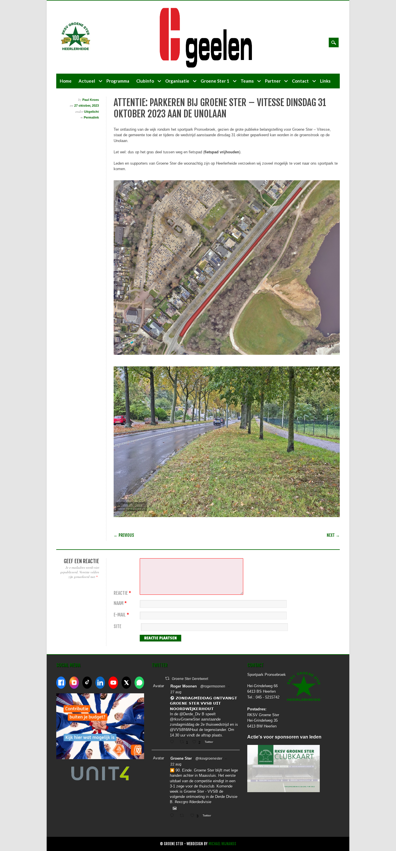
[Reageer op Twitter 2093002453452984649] (173, 742)
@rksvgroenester (208, 759)
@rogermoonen (212, 686)
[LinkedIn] (100, 683)
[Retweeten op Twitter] (167, 678)
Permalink (91, 117)
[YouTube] (113, 683)
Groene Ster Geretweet (190, 679)
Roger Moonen (183, 686)
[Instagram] (74, 683)
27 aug (175, 692)
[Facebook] (61, 683)
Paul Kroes (90, 99)
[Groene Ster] (76, 49)
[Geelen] (210, 66)
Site (117, 626)
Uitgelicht (91, 111)
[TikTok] (87, 683)
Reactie (122, 593)
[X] (126, 683)
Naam (120, 603)
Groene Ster (181, 758)
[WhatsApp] (139, 683)
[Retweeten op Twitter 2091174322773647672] (183, 815)
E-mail (121, 615)
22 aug (175, 764)
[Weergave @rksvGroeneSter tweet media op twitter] (174, 808)
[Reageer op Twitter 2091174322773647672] (173, 815)
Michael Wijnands (222, 844)
